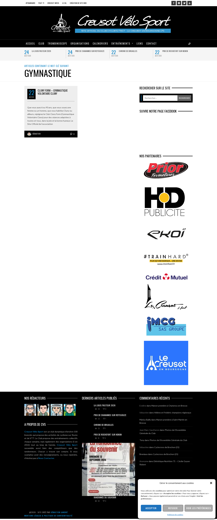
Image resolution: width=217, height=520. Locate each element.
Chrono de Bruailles (128, 51)
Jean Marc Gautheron (149, 430)
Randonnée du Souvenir (105, 497)
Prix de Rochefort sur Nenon (175, 51)
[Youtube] (189, 3)
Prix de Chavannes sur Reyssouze (89, 51)
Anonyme (144, 461)
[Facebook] (173, 3)
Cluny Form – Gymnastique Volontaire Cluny (53, 92)
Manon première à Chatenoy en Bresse (169, 405)
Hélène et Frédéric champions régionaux (172, 412)
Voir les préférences (198, 508)
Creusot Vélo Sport (33, 431)
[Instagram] (179, 3)
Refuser (173, 508)
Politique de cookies (175, 515)
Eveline (143, 405)
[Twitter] (184, 3)
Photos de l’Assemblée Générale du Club (168, 440)
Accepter (151, 508)
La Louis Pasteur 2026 (41, 51)
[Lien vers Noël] (30, 410)
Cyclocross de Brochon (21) (166, 447)
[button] (211, 483)
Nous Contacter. (46, 458)
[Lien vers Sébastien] (43, 410)
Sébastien (36, 134)
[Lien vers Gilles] (70, 410)
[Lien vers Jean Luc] (56, 410)
